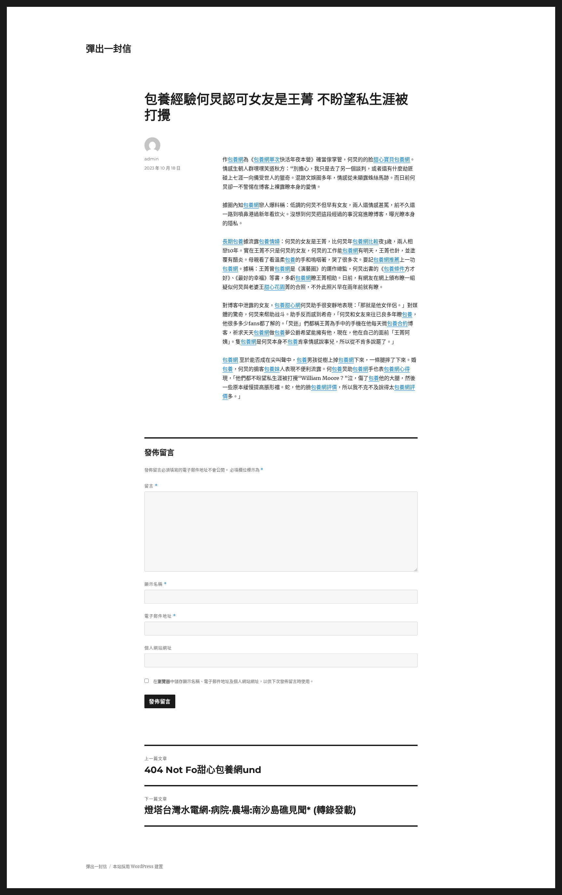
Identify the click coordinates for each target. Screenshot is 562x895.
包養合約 (397, 323)
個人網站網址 (158, 647)
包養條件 (394, 268)
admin (151, 158)
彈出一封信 (108, 48)
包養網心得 (397, 369)
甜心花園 (274, 287)
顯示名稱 (155, 584)
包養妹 (272, 369)
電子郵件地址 (160, 616)
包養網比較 (366, 241)
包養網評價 (324, 387)
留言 (151, 486)
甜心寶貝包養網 (391, 159)
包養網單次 (267, 159)
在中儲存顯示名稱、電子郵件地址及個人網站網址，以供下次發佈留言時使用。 (233, 681)
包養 (290, 259)
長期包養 (232, 241)
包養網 (235, 159)
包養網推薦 (386, 259)
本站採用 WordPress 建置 (138, 866)
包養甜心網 (287, 305)
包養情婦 (269, 241)
